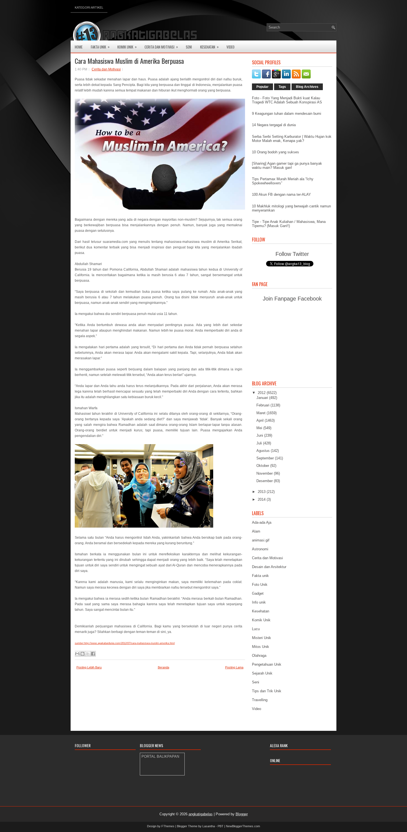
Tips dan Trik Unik (266, 691)
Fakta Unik (100, 47)
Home (79, 47)
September (265, 458)
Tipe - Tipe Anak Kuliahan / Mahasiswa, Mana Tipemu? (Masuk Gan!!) (289, 224)
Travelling (259, 700)
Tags (282, 87)
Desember (265, 481)
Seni (189, 47)
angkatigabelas (201, 814)
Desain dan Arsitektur (269, 567)
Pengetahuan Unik (266, 664)
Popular (262, 87)
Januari (262, 398)
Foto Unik (259, 584)
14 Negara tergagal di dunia (274, 125)
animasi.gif (260, 540)
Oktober (263, 466)
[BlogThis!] (82, 654)
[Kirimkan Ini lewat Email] (77, 654)
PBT (220, 826)
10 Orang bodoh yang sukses (275, 152)
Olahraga (259, 655)
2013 (262, 492)
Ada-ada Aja (261, 522)
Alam (256, 531)
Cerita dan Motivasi (106, 69)
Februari (263, 405)
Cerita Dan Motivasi (161, 47)
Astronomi (260, 549)
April (260, 420)
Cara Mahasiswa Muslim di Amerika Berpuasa (129, 60)
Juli (259, 443)
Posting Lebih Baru (89, 667)
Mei (259, 428)
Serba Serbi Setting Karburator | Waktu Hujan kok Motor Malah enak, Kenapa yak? (291, 138)
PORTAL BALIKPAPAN (160, 756)
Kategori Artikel (89, 7)
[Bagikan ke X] (88, 654)
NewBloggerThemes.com (243, 826)
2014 (262, 499)
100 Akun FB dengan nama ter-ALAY (281, 194)
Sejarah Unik (262, 673)
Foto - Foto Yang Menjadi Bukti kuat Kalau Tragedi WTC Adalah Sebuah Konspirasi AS (287, 100)
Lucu (256, 629)
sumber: (79, 643)
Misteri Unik (261, 638)
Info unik (259, 602)
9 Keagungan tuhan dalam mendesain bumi (286, 113)
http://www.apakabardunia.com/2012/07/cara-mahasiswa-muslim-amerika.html (129, 643)
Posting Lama (234, 667)
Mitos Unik (260, 647)
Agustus (263, 451)
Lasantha (208, 826)
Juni (260, 435)
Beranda (163, 667)
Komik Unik (127, 47)
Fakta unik (260, 576)
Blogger (242, 814)
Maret (261, 413)
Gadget (258, 593)
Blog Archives (307, 87)
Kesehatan (209, 47)
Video (230, 47)
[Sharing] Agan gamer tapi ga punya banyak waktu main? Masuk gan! (287, 165)
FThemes (167, 826)
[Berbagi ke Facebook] (93, 654)
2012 (262, 393)
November (265, 473)
